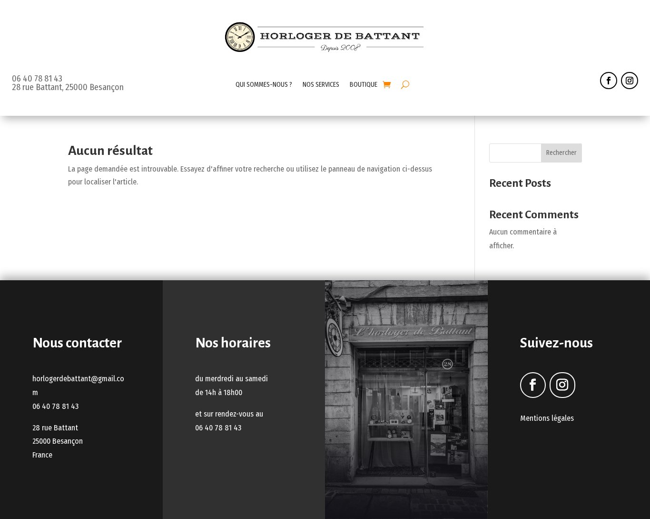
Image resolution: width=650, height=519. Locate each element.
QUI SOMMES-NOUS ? (264, 85)
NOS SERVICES (321, 85)
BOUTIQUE (363, 85)
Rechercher (561, 153)
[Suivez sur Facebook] (608, 80)
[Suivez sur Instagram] (629, 80)
